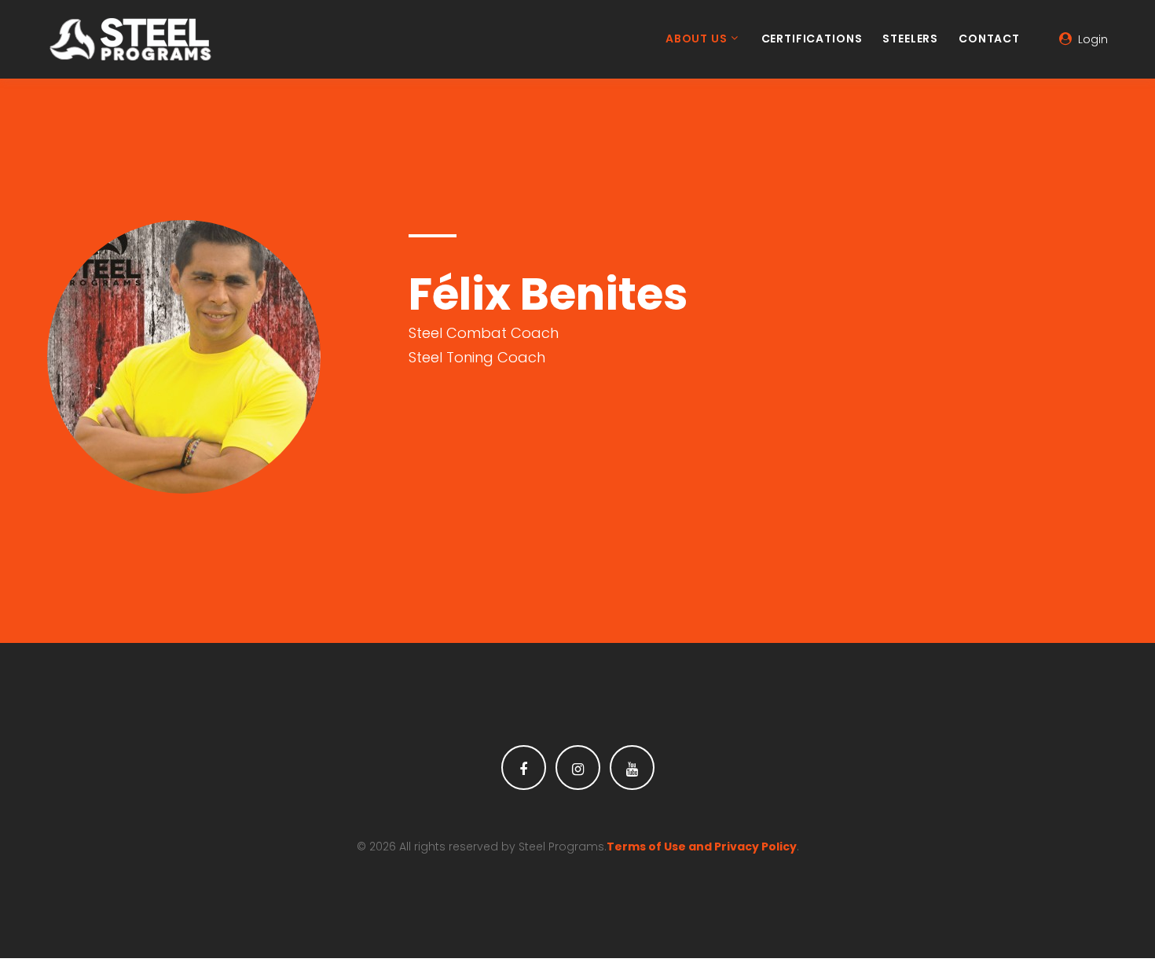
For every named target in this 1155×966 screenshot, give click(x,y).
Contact (989, 39)
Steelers (910, 39)
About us (697, 39)
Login (1093, 39)
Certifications (812, 39)
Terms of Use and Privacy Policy (702, 846)
